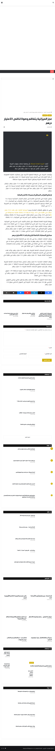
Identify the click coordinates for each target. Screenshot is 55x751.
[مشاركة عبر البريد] (13, 292)
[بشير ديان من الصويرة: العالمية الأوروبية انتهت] (14, 587)
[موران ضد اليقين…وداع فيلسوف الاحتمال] (40, 608)
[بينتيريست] (27, 292)
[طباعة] (6, 292)
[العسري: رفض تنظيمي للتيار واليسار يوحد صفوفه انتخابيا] (44, 488)
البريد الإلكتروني (48, 354)
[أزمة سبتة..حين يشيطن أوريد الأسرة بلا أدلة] (40, 587)
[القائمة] (2, 3)
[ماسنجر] (20, 292)
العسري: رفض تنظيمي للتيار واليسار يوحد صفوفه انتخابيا (23, 483)
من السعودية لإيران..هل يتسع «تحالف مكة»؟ (26, 401)
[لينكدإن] (34, 292)
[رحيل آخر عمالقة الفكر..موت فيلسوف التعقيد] (40, 629)
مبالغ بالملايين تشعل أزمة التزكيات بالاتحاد (26, 378)
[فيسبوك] (48, 292)
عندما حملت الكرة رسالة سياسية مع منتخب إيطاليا (25, 538)
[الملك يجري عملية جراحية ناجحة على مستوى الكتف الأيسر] (10, 308)
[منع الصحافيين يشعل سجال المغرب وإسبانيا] (44, 707)
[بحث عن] (53, 3)
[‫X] (41, 292)
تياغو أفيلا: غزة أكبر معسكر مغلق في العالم (26, 449)
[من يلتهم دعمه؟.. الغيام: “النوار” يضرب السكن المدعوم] (44, 465)
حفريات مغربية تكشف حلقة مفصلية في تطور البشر (24, 562)
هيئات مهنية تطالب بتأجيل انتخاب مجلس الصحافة (25, 726)
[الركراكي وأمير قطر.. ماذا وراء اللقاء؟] (44, 429)
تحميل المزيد (27, 437)
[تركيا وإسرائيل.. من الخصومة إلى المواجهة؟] (44, 696)
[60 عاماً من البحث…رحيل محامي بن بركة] (44, 531)
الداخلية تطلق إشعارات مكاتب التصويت (27, 389)
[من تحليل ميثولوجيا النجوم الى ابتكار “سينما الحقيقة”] (14, 608)
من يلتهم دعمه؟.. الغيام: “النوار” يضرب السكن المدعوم (24, 460)
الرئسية (44, 115)
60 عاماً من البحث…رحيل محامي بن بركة (27, 527)
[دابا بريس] (44, 3)
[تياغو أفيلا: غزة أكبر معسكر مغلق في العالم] (44, 453)
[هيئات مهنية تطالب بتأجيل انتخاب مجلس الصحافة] (44, 730)
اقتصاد (45, 112)
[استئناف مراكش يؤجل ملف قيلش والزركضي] (27, 308)
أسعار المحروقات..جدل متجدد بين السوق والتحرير (25, 472)
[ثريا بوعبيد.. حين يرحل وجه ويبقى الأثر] (44, 520)
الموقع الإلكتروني (23, 354)
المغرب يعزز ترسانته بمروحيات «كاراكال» (27, 412)
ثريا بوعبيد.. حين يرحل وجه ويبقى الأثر (27, 515)
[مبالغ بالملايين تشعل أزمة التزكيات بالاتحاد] (44, 382)
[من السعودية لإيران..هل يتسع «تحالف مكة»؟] (44, 405)
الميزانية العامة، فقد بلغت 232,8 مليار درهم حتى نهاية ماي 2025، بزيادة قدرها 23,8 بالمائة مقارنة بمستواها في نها (28, 212)
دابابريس (44, 748)
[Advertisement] (27, 38)
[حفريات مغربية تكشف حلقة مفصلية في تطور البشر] (44, 566)
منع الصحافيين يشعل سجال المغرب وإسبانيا (26, 703)
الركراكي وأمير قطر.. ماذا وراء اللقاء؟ (27, 424)
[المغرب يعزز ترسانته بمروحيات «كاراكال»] (44, 417)
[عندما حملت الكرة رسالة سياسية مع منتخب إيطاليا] (44, 543)
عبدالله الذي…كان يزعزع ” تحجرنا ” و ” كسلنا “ (26, 550)
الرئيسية (49, 112)
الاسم (50, 348)
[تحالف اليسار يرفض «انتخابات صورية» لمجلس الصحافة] (44, 719)
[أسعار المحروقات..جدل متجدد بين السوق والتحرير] (44, 476)
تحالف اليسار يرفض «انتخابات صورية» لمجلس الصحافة (24, 714)
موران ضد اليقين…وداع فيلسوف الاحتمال (40, 617)
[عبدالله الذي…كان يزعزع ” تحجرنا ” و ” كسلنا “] (44, 555)
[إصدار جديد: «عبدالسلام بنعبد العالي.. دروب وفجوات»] (14, 629)
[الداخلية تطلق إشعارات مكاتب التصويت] (44, 394)
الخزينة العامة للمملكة (38, 163)
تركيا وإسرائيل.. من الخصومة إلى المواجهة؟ (26, 691)
